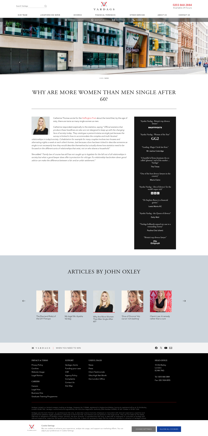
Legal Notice (37, 375)
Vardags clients (71, 365)
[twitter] (161, 347)
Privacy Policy (37, 365)
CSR (67, 372)
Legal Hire (36, 389)
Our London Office (97, 379)
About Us (162, 15)
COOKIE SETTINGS (144, 429)
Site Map (69, 386)
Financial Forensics (105, 15)
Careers (35, 386)
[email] (170, 347)
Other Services (137, 15)
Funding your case (73, 368)
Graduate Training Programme (44, 396)
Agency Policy (71, 375)
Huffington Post (89, 118)
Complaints (70, 379)
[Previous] (24, 301)
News (107, 78)
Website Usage (38, 372)
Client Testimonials (97, 372)
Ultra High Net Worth (98, 375)
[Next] (184, 301)
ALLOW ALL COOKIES (169, 429)
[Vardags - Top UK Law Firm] (104, 9)
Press (91, 368)
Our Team (22, 15)
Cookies (35, 368)
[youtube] (165, 347)
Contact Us (184, 15)
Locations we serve (50, 15)
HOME (101, 78)
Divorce (78, 15)
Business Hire (37, 393)
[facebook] (156, 347)
